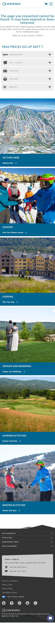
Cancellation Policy (9, 592)
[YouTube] (29, 603)
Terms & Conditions (10, 581)
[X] (37, 603)
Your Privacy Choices (15, 597)
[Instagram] (21, 603)
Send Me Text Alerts (17, 571)
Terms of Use (7, 584)
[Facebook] (13, 603)
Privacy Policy (7, 588)
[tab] (27, 54)
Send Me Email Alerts (17, 567)
